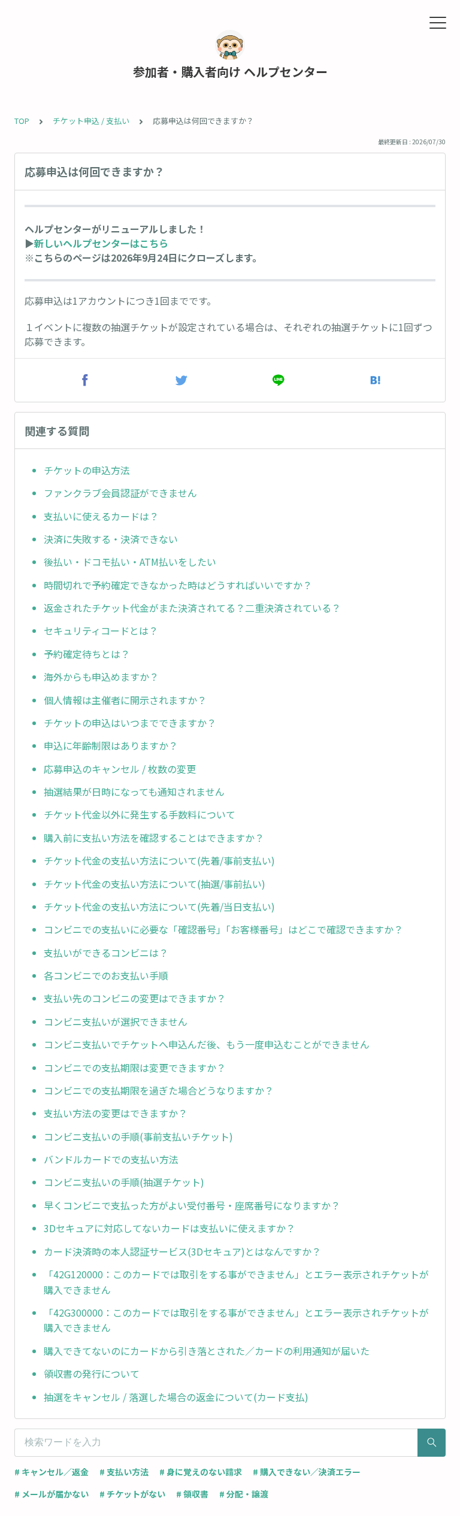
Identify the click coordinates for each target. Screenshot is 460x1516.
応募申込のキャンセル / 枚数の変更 (120, 769)
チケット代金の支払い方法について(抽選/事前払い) (154, 884)
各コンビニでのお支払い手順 (106, 975)
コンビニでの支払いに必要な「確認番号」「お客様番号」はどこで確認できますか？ (223, 929)
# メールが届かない (51, 1494)
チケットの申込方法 (87, 470)
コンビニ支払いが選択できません (115, 1021)
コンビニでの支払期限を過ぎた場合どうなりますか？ (159, 1090)
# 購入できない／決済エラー (307, 1472)
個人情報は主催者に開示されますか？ (125, 700)
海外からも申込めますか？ (101, 676)
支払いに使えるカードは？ (101, 516)
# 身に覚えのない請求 (200, 1472)
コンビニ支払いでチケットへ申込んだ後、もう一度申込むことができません (207, 1044)
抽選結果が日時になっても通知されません (134, 791)
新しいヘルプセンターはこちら (101, 243)
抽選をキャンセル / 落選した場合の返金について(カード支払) (176, 1397)
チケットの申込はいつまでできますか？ (130, 722)
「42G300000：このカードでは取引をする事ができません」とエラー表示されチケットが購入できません (236, 1320)
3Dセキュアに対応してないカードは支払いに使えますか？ (169, 1228)
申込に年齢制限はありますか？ (111, 745)
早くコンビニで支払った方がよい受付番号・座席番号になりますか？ (192, 1205)
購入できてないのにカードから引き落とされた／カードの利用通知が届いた (207, 1351)
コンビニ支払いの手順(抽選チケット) (124, 1182)
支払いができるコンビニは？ (106, 952)
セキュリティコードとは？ (101, 630)
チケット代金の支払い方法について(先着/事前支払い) (159, 860)
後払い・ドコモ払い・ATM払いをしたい (130, 561)
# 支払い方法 (124, 1472)
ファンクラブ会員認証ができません (120, 493)
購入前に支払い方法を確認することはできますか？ (154, 837)
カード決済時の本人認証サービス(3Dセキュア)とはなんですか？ (182, 1251)
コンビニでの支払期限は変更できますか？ (135, 1067)
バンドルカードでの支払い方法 (111, 1159)
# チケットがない (132, 1494)
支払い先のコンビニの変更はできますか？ (135, 998)
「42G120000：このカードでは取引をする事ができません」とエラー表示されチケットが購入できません (236, 1282)
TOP (21, 120)
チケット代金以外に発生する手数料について (139, 814)
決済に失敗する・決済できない (111, 539)
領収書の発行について (92, 1373)
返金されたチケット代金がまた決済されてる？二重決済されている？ (193, 608)
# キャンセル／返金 (51, 1472)
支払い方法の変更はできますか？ (115, 1113)
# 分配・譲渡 (243, 1494)
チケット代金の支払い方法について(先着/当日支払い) (159, 906)
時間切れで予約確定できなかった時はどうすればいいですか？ (178, 585)
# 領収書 (192, 1494)
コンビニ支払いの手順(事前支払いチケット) (138, 1136)
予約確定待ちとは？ (87, 654)
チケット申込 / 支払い (91, 120)
